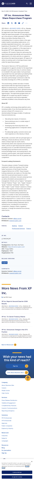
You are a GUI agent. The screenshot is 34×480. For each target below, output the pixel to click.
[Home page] (8, 3)
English (4, 262)
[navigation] (30, 3)
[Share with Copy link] (22, 23)
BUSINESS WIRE (15, 28)
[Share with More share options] (26, 23)
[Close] (31, 461)
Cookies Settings (17, 472)
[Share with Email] (19, 23)
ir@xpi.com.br (17, 218)
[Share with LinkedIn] (8, 23)
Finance (28, 228)
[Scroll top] (28, 378)
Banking (14, 226)
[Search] (27, 3)
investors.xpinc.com (15, 221)
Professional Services (18, 228)
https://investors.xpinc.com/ (16, 247)
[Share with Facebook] (15, 23)
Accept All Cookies (17, 477)
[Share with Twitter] (12, 23)
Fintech (20, 226)
